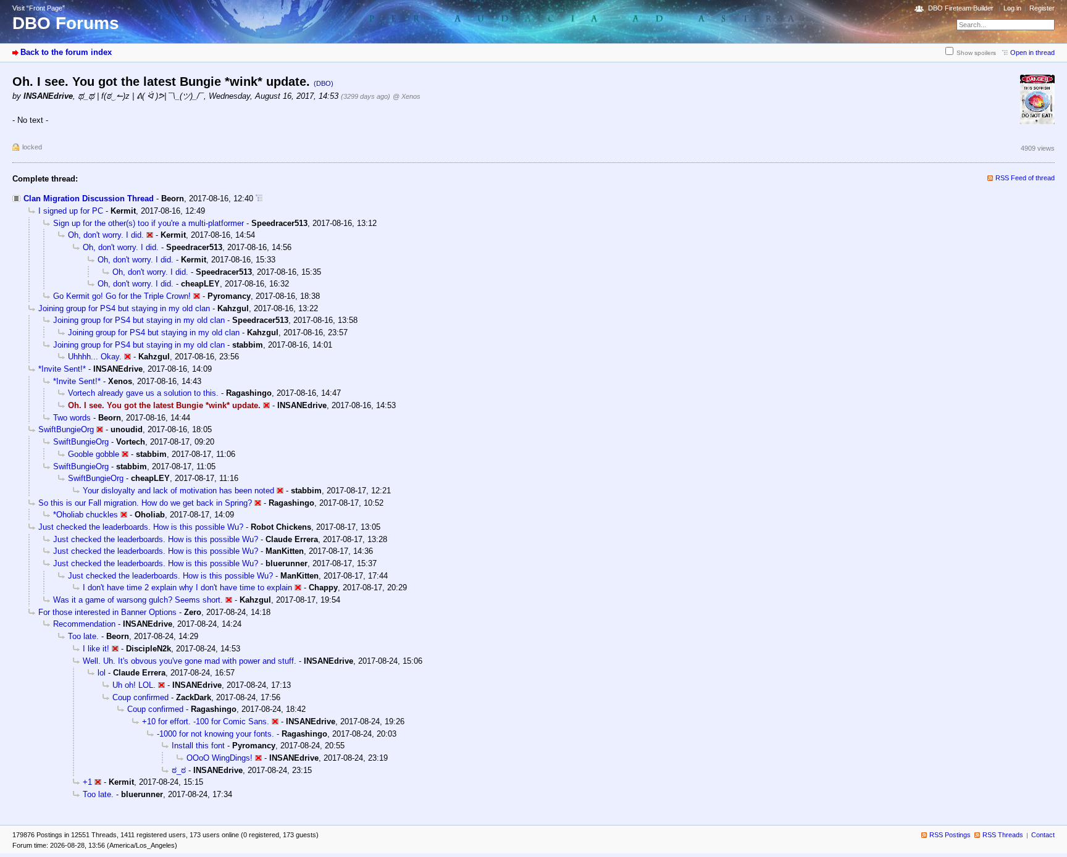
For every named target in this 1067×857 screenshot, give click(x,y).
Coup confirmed (140, 697)
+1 (87, 782)
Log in (1012, 8)
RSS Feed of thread (1025, 178)
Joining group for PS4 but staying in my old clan (124, 308)
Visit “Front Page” (38, 8)
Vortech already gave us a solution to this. (143, 393)
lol (102, 672)
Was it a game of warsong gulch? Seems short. (138, 599)
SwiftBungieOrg (66, 429)
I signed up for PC (70, 210)
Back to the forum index (66, 52)
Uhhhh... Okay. (95, 356)
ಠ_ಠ (179, 770)
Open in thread (1032, 52)
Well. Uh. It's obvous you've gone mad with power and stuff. (189, 661)
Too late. (83, 636)
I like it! (96, 648)
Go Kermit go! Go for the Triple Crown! (122, 296)
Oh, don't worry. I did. (106, 235)
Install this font (198, 745)
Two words (72, 417)
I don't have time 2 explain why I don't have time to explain (187, 587)
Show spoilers (976, 52)
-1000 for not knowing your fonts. (215, 733)
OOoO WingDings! (219, 758)
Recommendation (84, 624)
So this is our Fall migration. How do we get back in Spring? (145, 503)
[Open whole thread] (259, 198)
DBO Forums (65, 23)
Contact (1043, 834)
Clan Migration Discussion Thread (88, 198)
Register (1042, 8)
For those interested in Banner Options (107, 612)
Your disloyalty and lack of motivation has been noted (178, 490)
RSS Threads (1002, 834)
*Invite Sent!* (62, 369)
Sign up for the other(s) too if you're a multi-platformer (148, 223)
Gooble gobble (93, 454)
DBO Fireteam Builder (961, 8)
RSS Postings (950, 834)
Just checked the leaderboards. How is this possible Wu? (140, 527)
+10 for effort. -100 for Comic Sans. (205, 721)
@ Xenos (407, 96)
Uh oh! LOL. (134, 685)
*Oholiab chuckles (85, 514)
